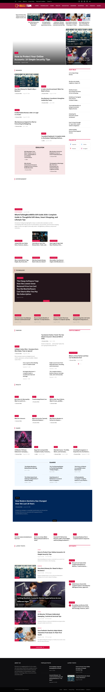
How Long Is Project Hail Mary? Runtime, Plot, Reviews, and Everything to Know (57, 244)
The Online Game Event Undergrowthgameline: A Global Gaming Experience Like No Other (31, 478)
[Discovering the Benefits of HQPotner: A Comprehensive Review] (43, 310)
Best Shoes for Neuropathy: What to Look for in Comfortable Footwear (22, 400)
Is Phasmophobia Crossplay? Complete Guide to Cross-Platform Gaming (81, 478)
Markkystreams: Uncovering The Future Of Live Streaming (75, 91)
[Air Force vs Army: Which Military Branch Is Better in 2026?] (43, 529)
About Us (25, 1)
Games (99, 5)
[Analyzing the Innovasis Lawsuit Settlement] (85, 116)
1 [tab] (78, 362)
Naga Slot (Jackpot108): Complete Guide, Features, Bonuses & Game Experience (42, 451)
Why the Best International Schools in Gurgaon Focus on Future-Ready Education (31, 166)
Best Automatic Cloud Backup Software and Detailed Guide (23, 318)
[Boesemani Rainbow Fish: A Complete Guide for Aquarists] (81, 529)
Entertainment (18, 209)
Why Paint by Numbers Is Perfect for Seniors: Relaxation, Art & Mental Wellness (56, 419)
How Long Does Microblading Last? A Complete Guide (30, 363)
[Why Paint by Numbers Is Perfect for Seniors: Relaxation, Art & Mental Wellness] (57, 412)
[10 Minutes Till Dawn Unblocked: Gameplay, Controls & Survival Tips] (58, 17)
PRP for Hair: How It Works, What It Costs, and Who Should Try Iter (57, 400)
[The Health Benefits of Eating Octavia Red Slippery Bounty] (85, 108)
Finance (92, 5)
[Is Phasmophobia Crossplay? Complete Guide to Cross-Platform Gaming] (70, 479)
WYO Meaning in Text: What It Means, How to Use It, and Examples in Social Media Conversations (30, 154)
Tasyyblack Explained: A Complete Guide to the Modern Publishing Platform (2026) (53, 137)
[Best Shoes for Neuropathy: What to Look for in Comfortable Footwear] (22, 393)
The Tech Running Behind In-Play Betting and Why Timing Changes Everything (56, 468)
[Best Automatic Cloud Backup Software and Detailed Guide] (23, 310)
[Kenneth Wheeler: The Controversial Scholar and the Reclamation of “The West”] (44, 677)
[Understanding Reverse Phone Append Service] (85, 132)
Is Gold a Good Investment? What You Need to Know (52, 90)
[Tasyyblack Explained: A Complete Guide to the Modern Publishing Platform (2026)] (53, 127)
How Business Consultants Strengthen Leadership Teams (52, 99)
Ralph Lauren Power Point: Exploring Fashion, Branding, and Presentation (57, 364)
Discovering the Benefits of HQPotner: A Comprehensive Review (41, 318)
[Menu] (15, 1)
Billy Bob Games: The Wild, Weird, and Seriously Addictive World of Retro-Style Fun (61, 451)
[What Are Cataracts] (22, 412)
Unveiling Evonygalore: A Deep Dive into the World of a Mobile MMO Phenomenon (81, 451)
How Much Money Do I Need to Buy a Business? (33, 24)
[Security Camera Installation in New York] (23, 529)
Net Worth (72, 560)
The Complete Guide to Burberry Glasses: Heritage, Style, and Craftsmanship (57, 373)
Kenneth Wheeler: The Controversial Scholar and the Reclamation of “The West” (56, 677)
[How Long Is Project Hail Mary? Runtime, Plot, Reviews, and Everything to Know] (57, 236)
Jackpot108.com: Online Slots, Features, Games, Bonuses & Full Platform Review (21, 244)
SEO (87, 5)
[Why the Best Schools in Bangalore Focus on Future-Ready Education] (45, 154)
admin (43, 140)
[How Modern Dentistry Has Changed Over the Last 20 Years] (72, 506)
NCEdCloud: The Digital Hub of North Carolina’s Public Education (75, 98)
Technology (44, 5)
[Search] (89, 1)
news (36, 5)
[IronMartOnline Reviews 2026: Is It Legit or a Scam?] (27, 104)
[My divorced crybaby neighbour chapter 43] (85, 84)
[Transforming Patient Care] (40, 393)
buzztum (19, 689)
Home (19, 1)
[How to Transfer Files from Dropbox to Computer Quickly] (62, 310)
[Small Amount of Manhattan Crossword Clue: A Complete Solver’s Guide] (45, 479)
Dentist (67, 19)
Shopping (81, 5)
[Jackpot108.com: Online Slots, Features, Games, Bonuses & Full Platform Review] (22, 236)
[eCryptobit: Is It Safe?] (79, 343)
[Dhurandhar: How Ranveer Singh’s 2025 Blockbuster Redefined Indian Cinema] (57, 253)
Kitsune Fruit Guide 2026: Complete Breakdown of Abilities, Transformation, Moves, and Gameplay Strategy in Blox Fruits (81, 564)
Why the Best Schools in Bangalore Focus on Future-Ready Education (56, 153)
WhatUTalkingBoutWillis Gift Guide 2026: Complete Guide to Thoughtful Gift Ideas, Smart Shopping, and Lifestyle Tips (36, 217)
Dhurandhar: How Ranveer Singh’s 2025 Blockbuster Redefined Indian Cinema (57, 261)
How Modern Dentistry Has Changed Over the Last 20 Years (31, 502)
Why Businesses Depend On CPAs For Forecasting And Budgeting (25, 123)
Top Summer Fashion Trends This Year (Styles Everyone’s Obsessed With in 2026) (52, 336)
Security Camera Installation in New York (23, 537)
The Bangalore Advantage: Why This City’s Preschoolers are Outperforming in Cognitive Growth (56, 166)
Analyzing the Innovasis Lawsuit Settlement (73, 115)
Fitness (34, 416)
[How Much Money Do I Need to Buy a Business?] (33, 17)
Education (65, 5)
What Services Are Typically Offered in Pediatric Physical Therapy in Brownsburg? (39, 419)
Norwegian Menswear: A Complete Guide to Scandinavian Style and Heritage (29, 374)
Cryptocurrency (73, 352)
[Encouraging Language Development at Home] (44, 669)
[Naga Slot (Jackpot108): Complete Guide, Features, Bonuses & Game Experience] (42, 439)
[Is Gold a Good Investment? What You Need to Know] (53, 80)
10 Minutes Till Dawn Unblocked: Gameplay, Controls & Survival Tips (59, 24)
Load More (39, 647)
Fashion (17, 346)
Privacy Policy (31, 1)
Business (73, 5)
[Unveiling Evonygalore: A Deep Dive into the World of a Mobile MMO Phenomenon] (81, 439)
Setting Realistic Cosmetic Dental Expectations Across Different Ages (46, 24)
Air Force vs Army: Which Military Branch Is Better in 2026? (41, 538)
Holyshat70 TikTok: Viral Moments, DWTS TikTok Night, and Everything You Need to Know (62, 538)
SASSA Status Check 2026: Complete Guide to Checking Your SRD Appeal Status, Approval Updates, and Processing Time (81, 585)
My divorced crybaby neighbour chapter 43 (74, 82)
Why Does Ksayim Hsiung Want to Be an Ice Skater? (39, 261)
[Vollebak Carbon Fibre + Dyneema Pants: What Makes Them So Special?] (27, 340)
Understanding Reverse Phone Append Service (75, 131)
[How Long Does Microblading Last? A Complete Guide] (18, 365)
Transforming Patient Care (39, 399)
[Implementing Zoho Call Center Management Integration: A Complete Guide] (81, 310)
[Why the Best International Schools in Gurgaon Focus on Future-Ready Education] (19, 166)
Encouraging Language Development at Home (55, 667)
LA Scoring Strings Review (73, 73)
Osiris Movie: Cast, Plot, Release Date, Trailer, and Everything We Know (39, 244)
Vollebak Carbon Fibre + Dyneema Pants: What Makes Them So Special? (27, 350)
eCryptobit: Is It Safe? (75, 356)
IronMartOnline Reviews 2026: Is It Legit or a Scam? (26, 113)
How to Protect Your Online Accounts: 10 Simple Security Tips (21, 16)
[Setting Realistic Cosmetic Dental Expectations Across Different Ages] (46, 17)
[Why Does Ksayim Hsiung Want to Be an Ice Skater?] (40, 253)
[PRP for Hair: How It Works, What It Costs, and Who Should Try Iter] (57, 393)
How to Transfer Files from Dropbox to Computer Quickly (62, 318)
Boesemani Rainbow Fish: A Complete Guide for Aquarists (81, 537)
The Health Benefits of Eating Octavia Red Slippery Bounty (75, 107)
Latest (16, 52)
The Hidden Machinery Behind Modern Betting (31, 467)
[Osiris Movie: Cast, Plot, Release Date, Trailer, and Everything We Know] (40, 236)
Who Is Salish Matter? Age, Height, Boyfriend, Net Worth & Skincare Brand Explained (22, 261)
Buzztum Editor (17, 62)
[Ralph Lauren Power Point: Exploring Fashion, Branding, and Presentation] (44, 365)
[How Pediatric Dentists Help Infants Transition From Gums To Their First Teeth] (71, 17)
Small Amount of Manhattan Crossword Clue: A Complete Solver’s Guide (56, 478)
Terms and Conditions (40, 1)
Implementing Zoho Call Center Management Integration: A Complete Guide (81, 318)
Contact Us (49, 1)
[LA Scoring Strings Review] (85, 75)
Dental (41, 19)
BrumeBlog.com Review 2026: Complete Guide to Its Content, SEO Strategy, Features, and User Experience (81, 606)
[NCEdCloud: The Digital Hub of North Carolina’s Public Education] (85, 99)
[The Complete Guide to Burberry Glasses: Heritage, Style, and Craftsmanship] (44, 374)
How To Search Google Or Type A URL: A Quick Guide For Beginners (75, 124)
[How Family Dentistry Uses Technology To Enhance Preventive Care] (84, 17)
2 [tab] (79, 362)
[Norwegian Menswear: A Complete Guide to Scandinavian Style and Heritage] (18, 374)
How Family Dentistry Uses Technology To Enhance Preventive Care (84, 24)
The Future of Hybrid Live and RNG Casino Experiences (80, 468)
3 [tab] (81, 362)
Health (58, 5)
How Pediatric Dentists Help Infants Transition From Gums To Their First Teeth (71, 24)
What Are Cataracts (20, 418)
